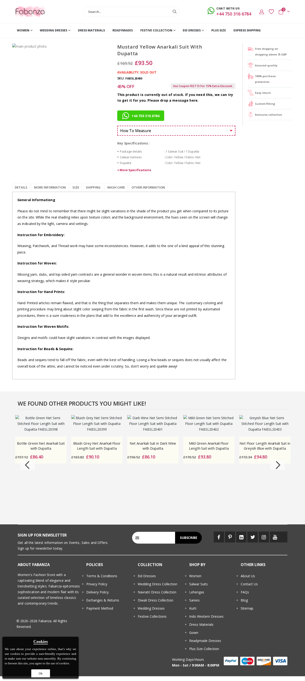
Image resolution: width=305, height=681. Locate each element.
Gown (193, 632)
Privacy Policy (96, 584)
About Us (248, 576)
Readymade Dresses (205, 640)
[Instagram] (264, 537)
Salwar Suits (198, 584)
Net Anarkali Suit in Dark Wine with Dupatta (153, 445)
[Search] (174, 12)
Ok (41, 673)
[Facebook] (219, 537)
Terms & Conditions (101, 576)
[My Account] (261, 11)
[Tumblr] (283, 537)
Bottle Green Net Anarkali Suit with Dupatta (41, 445)
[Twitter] (252, 537)
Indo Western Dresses (206, 616)
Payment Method (99, 608)
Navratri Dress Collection (157, 592)
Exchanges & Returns (102, 600)
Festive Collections (152, 616)
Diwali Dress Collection (155, 600)
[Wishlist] (271, 11)
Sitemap (247, 608)
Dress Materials (201, 624)
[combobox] (131, 12)
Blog (244, 600)
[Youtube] (275, 537)
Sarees (194, 600)
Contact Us (249, 584)
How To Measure (135, 130)
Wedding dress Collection (157, 584)
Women (195, 576)
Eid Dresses (147, 576)
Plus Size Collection (204, 648)
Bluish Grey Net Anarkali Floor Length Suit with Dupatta (97, 445)
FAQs (245, 592)
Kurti (192, 608)
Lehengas (196, 592)
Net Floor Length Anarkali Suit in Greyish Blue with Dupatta (264, 445)
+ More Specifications (134, 170)
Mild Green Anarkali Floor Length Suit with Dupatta (209, 445)
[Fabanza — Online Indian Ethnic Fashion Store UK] (30, 11)
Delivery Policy (97, 592)
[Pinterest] (230, 537)
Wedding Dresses (151, 608)
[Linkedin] (241, 537)
